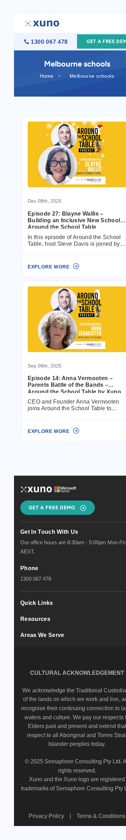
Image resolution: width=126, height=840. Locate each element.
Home (46, 76)
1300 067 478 (49, 42)
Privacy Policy (46, 816)
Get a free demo (53, 508)
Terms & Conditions (101, 816)
